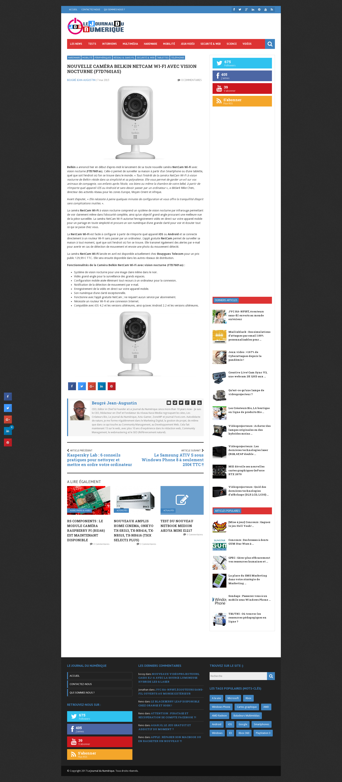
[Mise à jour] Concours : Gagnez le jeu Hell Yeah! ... (249, 524)
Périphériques (103, 57)
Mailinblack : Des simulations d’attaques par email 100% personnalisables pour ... (249, 335)
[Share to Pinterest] (112, 389)
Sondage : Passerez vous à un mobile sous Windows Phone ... (249, 598)
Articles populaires (227, 511)
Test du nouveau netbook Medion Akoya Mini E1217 (177, 526)
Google (243, 724)
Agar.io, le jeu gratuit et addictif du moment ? (164, 727)
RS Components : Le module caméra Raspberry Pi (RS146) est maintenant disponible (86, 530)
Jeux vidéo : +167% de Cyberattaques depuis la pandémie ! (244, 356)
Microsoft (233, 698)
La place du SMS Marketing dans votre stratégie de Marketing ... (247, 579)
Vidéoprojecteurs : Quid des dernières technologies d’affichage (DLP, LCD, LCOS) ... (248, 490)
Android (216, 724)
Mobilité (169, 44)
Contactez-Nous (90, 9)
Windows (217, 733)
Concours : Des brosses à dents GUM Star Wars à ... (248, 542)
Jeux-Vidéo (188, 44)
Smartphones (261, 724)
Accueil (73, 9)
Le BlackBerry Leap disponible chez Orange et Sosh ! (169, 703)
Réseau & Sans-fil (124, 57)
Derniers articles (226, 300)
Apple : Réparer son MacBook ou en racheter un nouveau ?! (169, 739)
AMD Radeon (219, 715)
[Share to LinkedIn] (102, 389)
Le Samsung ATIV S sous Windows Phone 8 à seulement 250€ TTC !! (173, 459)
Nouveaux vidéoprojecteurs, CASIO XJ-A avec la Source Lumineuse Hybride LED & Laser (168, 677)
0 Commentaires (191, 80)
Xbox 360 (243, 733)
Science (232, 44)
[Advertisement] (242, 230)
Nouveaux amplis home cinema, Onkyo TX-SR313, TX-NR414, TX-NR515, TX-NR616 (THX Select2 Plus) (134, 530)
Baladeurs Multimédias (246, 715)
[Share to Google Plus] (92, 389)
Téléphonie (177, 57)
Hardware (150, 44)
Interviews (109, 44)
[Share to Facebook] (72, 389)
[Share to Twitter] (82, 389)
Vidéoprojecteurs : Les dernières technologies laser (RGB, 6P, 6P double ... (248, 450)
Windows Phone (221, 706)
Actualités (122, 511)
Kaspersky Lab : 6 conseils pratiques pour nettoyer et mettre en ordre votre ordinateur (99, 459)
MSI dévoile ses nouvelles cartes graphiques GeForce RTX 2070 (246, 470)
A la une (216, 698)
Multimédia (130, 44)
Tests (92, 44)
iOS (230, 724)
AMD (266, 706)
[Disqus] (135, 601)
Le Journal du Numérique (100, 771)
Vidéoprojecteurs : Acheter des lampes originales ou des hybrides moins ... (249, 429)
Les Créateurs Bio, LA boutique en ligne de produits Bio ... (249, 410)
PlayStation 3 (263, 733)
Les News (76, 44)
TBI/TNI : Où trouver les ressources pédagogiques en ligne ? (247, 617)
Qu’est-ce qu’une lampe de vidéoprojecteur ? (246, 392)
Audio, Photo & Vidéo (80, 511)
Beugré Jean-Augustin (81, 80)
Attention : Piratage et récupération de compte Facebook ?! (167, 715)
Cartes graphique (247, 706)
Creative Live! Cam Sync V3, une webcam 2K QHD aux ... (247, 374)
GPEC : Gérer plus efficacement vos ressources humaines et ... (249, 559)
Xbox (248, 698)
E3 (230, 733)
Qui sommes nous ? (114, 9)
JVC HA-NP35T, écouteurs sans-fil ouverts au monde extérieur (246, 315)
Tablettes (163, 57)
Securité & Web (210, 44)
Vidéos (247, 44)
